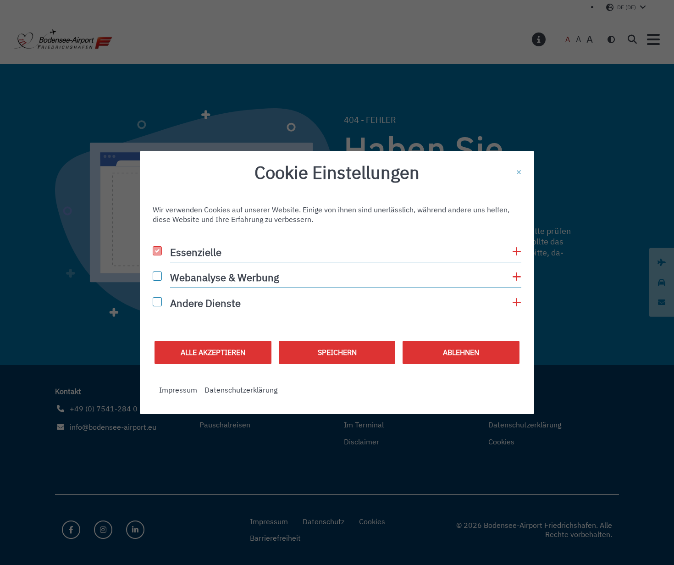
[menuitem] (178, 390)
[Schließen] (518, 172)
